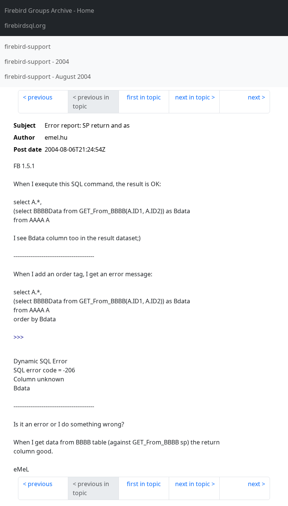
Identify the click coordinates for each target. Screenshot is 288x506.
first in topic (144, 97)
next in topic (192, 97)
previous (40, 97)
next (254, 97)
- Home (49, 10)
